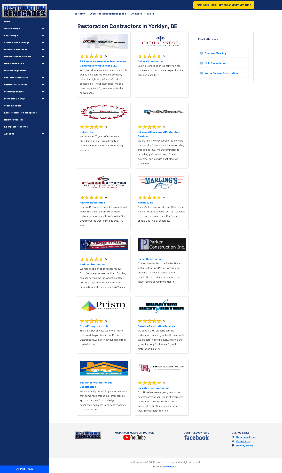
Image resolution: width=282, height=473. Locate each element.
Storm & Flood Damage (16, 42)
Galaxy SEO (171, 466)
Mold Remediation (215, 63)
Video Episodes (12, 105)
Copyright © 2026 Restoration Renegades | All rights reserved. (166, 462)
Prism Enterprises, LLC (94, 326)
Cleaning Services (14, 91)
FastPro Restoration (92, 202)
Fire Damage (11, 35)
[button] (43, 28)
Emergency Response (16, 126)
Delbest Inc (87, 131)
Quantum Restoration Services (156, 326)
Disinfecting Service (15, 70)
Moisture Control (13, 119)
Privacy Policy (244, 445)
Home (81, 13)
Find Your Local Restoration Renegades (224, 5)
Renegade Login (246, 436)
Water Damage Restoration (221, 73)
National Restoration (92, 264)
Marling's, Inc (145, 202)
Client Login (24, 469)
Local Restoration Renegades (107, 13)
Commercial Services (15, 84)
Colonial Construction (151, 61)
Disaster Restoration (15, 49)
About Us (9, 133)
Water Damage (12, 28)
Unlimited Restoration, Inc (153, 387)
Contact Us (243, 441)
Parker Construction (150, 258)
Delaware (136, 13)
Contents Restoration (16, 77)
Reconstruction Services (17, 56)
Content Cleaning (215, 53)
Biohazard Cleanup (14, 98)
